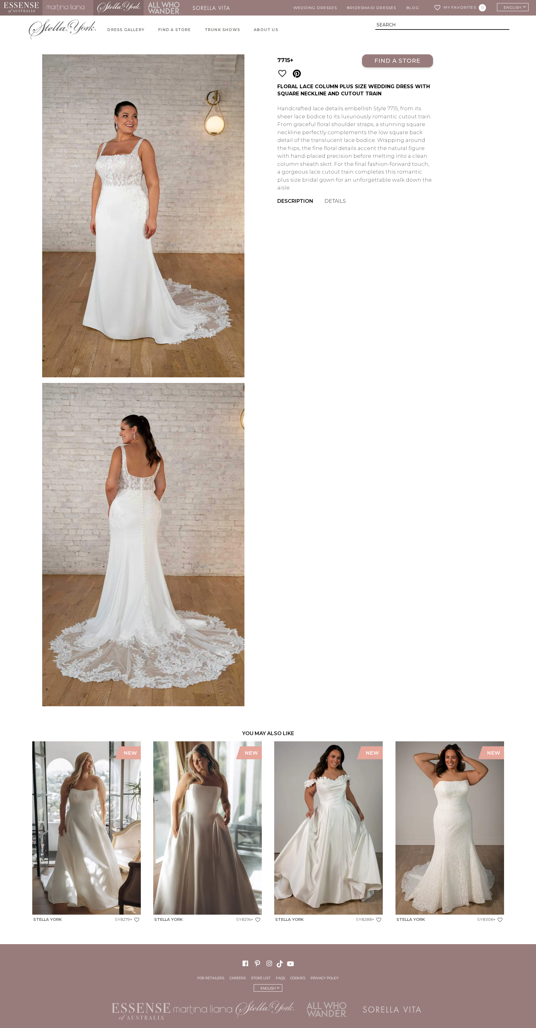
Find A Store (174, 29)
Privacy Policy (324, 978)
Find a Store (397, 60)
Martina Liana (67, 8)
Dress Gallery (126, 29)
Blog (412, 7)
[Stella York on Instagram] (269, 963)
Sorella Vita (213, 8)
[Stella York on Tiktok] (280, 963)
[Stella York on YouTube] (291, 963)
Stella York (118, 8)
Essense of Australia (21, 8)
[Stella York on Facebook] (245, 963)
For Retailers (210, 978)
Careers (238, 978)
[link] (86, 833)
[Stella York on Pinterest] (257, 963)
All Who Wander (164, 8)
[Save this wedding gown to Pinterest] (297, 74)
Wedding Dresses (315, 7)
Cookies (297, 978)
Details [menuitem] (335, 201)
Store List (260, 978)
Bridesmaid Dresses (371, 7)
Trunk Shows (222, 29)
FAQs (280, 978)
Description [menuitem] (295, 201)
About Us (266, 29)
